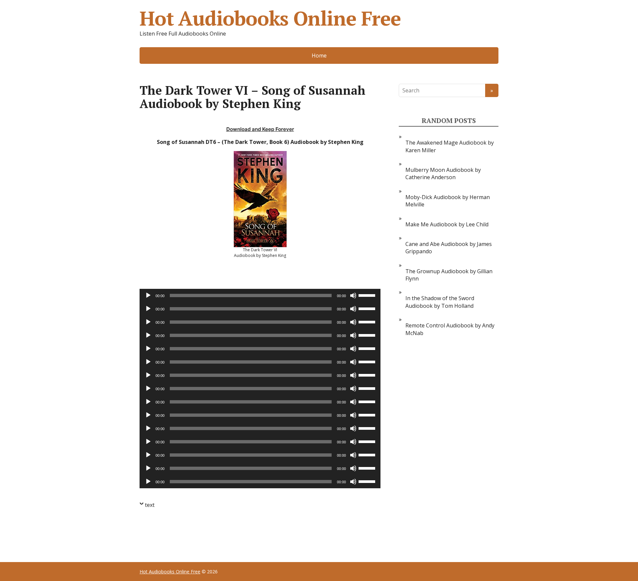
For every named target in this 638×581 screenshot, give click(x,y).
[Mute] (353, 295)
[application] (260, 295)
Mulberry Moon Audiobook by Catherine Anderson (443, 173)
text (150, 505)
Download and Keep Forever (260, 129)
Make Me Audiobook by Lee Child (446, 224)
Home (319, 55)
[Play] (148, 295)
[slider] (368, 295)
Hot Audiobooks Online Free (270, 18)
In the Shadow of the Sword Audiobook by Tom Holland (439, 301)
